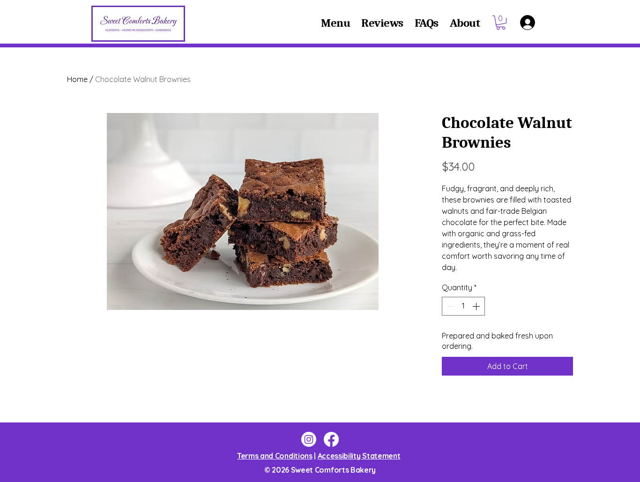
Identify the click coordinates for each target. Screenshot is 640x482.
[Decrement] (449, 306)
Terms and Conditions (275, 455)
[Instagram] (308, 439)
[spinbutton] (463, 306)
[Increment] (477, 306)
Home (77, 79)
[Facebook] (331, 439)
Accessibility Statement (359, 455)
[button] (500, 22)
